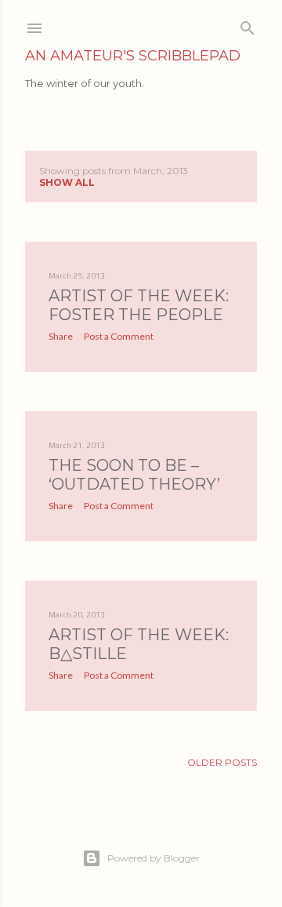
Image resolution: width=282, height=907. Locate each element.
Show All (67, 182)
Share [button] (61, 336)
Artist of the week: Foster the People (139, 305)
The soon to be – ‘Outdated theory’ (134, 475)
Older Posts (222, 762)
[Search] (247, 24)
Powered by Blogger (153, 858)
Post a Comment (119, 336)
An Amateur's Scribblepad (132, 55)
